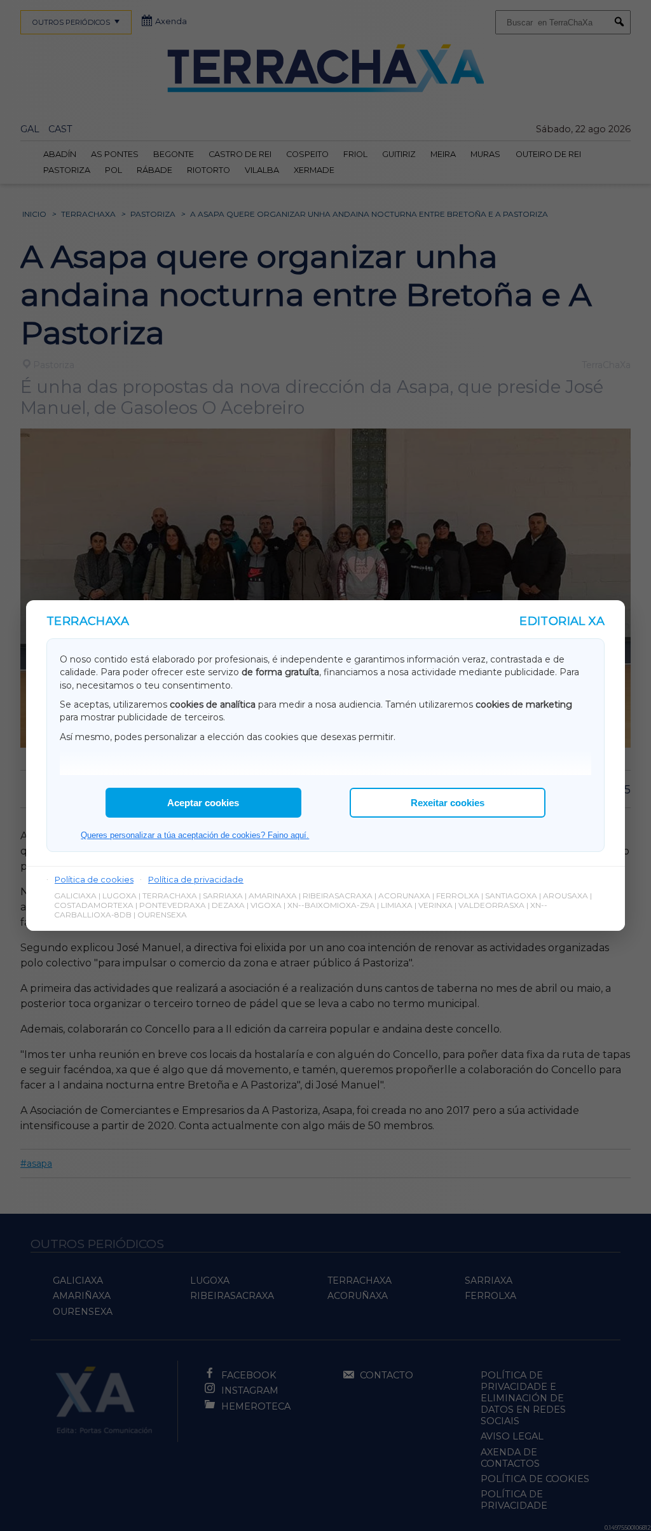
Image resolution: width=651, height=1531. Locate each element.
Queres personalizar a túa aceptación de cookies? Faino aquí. (195, 835)
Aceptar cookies (203, 802)
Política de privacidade (195, 879)
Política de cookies (94, 879)
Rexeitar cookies (447, 802)
